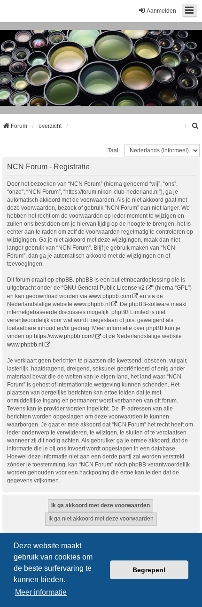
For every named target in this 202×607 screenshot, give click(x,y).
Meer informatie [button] (41, 592)
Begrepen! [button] (149, 570)
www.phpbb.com (110, 296)
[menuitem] (195, 126)
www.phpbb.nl (92, 304)
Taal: (114, 150)
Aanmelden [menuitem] (161, 11)
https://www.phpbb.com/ (64, 336)
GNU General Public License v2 (104, 287)
